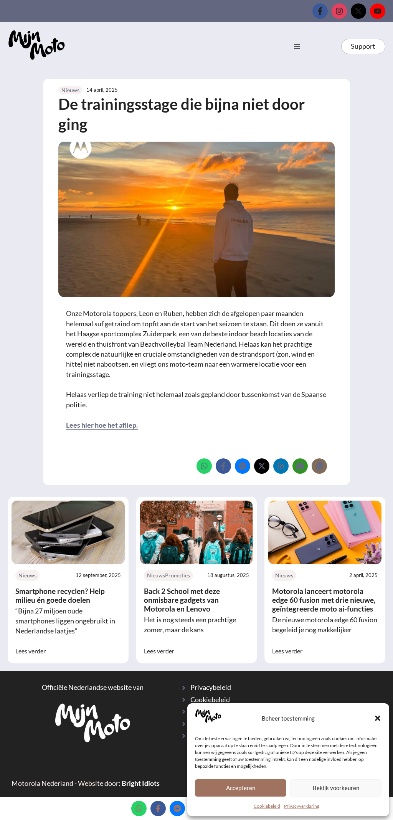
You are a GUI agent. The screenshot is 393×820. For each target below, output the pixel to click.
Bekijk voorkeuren (336, 787)
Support (363, 46)
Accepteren (240, 787)
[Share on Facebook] (223, 466)
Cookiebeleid (267, 806)
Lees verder (30, 651)
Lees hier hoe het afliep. (102, 425)
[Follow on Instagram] (339, 11)
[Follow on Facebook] (320, 11)
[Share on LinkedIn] (281, 466)
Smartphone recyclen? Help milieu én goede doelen (60, 595)
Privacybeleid (210, 687)
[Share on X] (261, 466)
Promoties (177, 575)
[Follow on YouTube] (377, 11)
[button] (377, 718)
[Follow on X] (358, 11)
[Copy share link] (319, 466)
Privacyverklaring (301, 806)
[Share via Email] (300, 466)
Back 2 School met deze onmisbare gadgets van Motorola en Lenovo (182, 600)
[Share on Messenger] (242, 466)
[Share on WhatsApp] (204, 466)
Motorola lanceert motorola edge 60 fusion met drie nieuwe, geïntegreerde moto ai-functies (323, 600)
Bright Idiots (141, 783)
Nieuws (70, 90)
